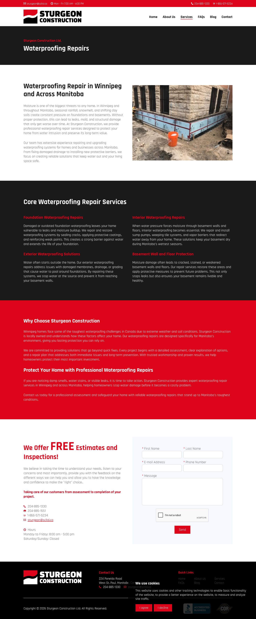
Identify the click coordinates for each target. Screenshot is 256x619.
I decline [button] (163, 607)
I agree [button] (143, 607)
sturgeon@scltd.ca (40, 520)
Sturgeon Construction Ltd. (53, 17)
